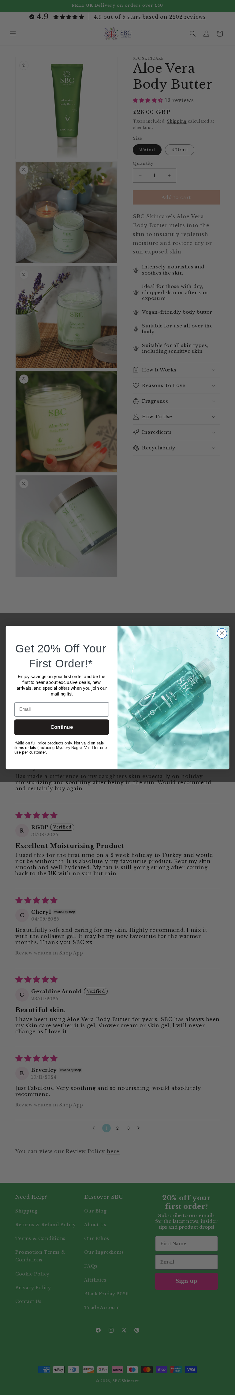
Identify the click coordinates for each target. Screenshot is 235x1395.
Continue (61, 727)
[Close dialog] (222, 633)
